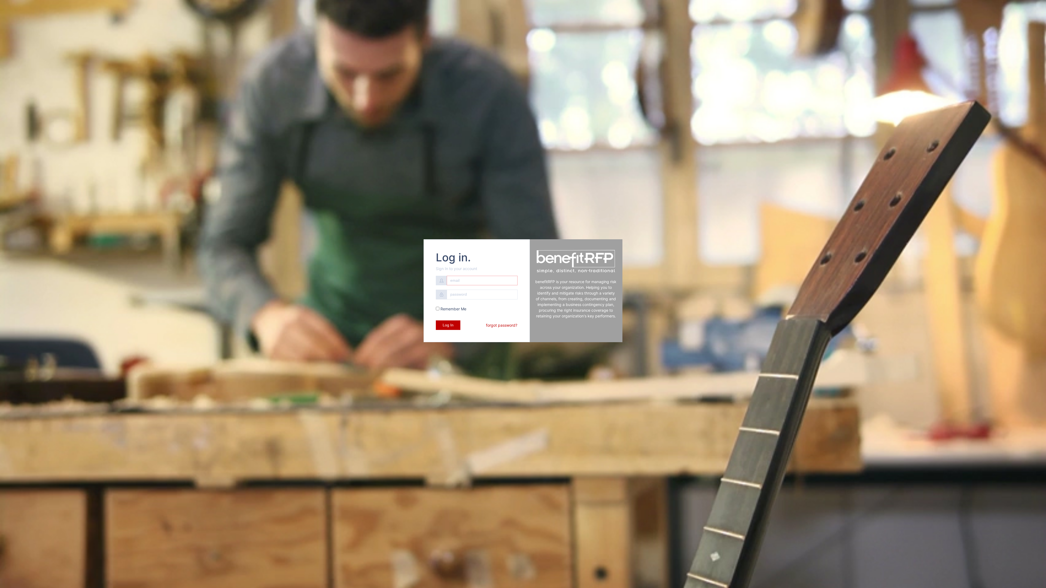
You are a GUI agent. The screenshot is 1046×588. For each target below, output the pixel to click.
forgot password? (501, 325)
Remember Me (452, 309)
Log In (448, 325)
